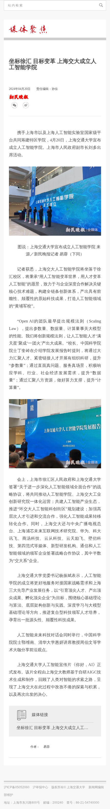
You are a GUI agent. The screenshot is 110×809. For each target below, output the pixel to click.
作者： (35, 747)
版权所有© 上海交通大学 (68, 787)
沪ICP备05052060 (16, 787)
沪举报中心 (40, 787)
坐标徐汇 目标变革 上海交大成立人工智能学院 (55, 727)
